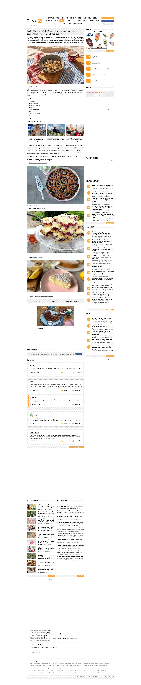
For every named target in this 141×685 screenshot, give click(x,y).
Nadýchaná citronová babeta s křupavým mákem (41, 297)
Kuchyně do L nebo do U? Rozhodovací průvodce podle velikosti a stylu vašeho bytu (96, 665)
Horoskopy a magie (75, 18)
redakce (48, 632)
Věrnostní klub (77, 24)
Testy (56, 21)
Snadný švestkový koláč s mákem (37, 208)
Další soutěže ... (110, 51)
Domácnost (65, 18)
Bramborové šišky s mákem (35, 257)
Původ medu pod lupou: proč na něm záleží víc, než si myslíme (96, 670)
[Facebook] (111, 23)
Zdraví (73, 21)
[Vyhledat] (104, 23)
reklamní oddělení (62, 638)
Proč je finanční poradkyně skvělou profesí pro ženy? (41, 670)
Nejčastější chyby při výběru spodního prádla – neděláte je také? (70, 668)
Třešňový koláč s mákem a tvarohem (38, 163)
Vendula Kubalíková (74, 301)
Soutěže (85, 21)
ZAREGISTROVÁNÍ (49, 354)
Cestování (51, 18)
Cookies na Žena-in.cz (36, 650)
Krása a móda (87, 18)
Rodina (95, 18)
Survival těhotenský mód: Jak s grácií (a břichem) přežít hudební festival (43, 663)
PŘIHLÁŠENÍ (56, 354)
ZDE (50, 631)
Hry (70, 24)
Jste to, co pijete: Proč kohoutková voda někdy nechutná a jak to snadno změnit (70, 673)
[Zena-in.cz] (35, 21)
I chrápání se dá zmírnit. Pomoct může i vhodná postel (69, 663)
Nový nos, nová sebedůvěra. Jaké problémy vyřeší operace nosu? (96, 663)
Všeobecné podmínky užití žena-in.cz (40, 644)
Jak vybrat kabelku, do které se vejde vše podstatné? (42, 668)
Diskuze (92, 21)
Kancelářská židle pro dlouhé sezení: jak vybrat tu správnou (70, 670)
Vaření (61, 21)
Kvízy (97, 21)
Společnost (49, 21)
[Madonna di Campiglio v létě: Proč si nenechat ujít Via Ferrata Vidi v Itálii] (56, 130)
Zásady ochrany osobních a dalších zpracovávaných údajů (44, 647)
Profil (65, 24)
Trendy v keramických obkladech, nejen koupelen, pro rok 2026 (96, 668)
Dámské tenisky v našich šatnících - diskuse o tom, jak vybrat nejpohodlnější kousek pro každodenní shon (70, 665)
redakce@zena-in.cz (61, 634)
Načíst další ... (77, 447)
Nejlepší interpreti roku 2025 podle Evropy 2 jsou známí (42, 673)
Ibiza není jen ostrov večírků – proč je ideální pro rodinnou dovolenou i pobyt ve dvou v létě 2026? (43, 665)
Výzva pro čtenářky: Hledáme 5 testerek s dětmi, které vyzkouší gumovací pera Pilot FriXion (99, 46)
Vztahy (68, 21)
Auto (79, 21)
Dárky (57, 18)
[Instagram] (107, 23)
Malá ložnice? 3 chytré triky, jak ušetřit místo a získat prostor (96, 673)
